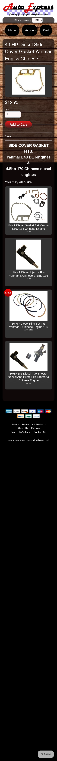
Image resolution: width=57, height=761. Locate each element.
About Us (22, 428)
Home (25, 424)
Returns (35, 428)
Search (15, 424)
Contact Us (40, 432)
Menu (12, 30)
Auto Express (27, 440)
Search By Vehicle (20, 432)
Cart (46, 30)
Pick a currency (23, 20)
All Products (39, 424)
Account (30, 30)
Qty (7, 110)
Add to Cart (18, 124)
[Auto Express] (28, 14)
